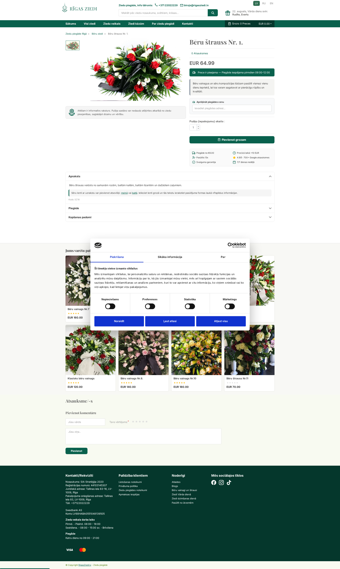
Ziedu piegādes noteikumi (133, 490)
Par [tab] (223, 257)
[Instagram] (221, 483)
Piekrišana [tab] (117, 257)
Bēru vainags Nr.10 (185, 378)
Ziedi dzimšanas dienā (184, 498)
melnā (124, 192)
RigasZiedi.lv (84, 565)
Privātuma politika (128, 486)
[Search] (213, 12)
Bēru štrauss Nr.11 (237, 378)
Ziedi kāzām (136, 23)
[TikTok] (228, 483)
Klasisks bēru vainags (81, 378)
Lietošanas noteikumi (130, 482)
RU (264, 3)
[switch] (148, 305)
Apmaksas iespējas (129, 494)
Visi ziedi (89, 23)
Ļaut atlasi (170, 321)
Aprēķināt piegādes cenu (210, 102)
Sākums (71, 23)
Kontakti (187, 23)
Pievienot (76, 450)
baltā (134, 192)
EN (271, 3)
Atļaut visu (221, 321)
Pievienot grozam (234, 139)
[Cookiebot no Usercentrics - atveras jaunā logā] (230, 245)
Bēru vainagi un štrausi (184, 490)
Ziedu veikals (111, 23)
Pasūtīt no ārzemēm (182, 502)
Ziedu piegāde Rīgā (76, 34)
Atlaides (176, 482)
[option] (73, 45)
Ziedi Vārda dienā (181, 494)
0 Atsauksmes (199, 53)
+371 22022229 (168, 5)
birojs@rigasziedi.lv (196, 5)
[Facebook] (213, 483)
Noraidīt (119, 321)
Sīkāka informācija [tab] (170, 257)
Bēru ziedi (97, 34)
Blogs (175, 486)
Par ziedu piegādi (163, 23)
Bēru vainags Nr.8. (132, 378)
